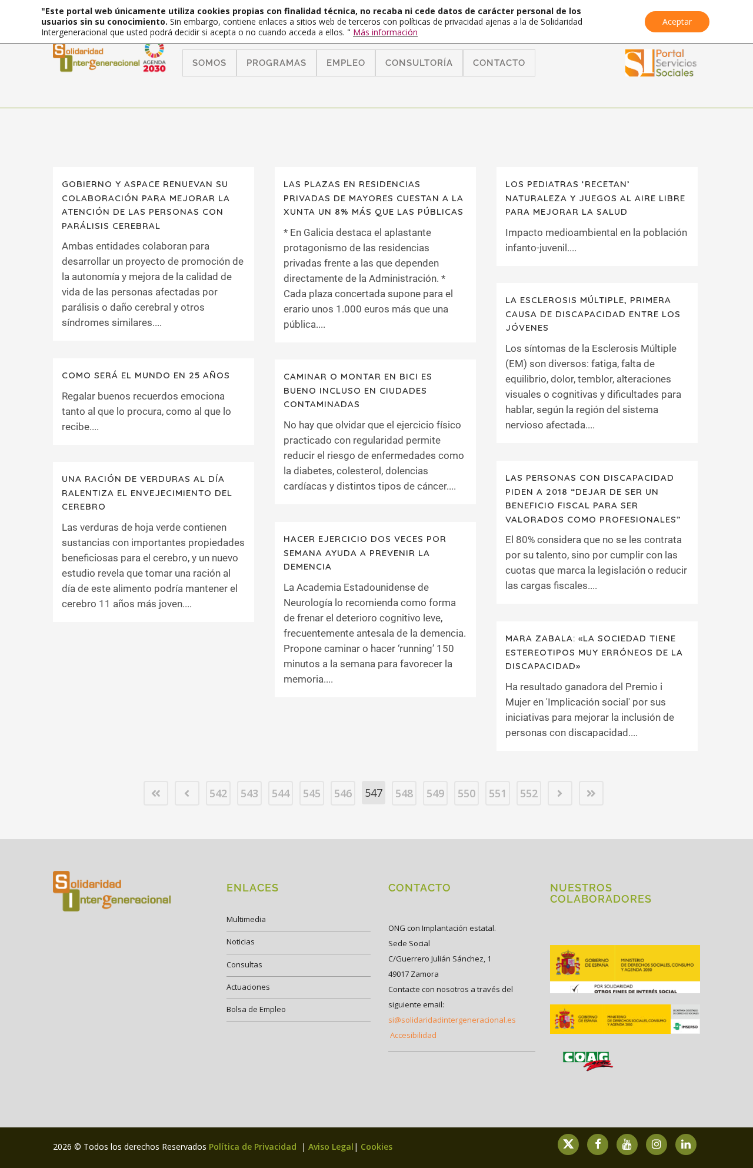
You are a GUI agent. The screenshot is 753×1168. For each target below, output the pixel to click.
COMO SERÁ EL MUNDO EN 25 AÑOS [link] (146, 375)
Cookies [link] (376, 1146)
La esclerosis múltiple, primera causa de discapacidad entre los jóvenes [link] (593, 313)
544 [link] (280, 793)
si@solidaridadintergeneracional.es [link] (452, 1019)
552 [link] (529, 793)
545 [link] (312, 793)
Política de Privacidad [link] (254, 1146)
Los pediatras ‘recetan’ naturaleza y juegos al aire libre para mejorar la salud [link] (595, 197)
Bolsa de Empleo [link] (256, 1009)
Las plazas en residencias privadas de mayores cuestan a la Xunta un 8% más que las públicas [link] (374, 197)
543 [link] (249, 793)
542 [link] (218, 793)
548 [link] (404, 793)
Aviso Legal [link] (331, 1146)
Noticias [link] (240, 941)
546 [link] (343, 793)
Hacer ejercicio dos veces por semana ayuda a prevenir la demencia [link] (365, 552)
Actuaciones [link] (248, 986)
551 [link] (498, 793)
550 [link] (466, 793)
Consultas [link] (244, 964)
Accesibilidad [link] (413, 1035)
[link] (661, 72)
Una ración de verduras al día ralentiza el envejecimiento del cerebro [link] (147, 492)
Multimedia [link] (246, 919)
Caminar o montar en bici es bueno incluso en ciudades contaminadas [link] (358, 390)
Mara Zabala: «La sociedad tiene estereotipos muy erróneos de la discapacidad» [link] (594, 652)
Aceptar (677, 21)
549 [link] (435, 793)
